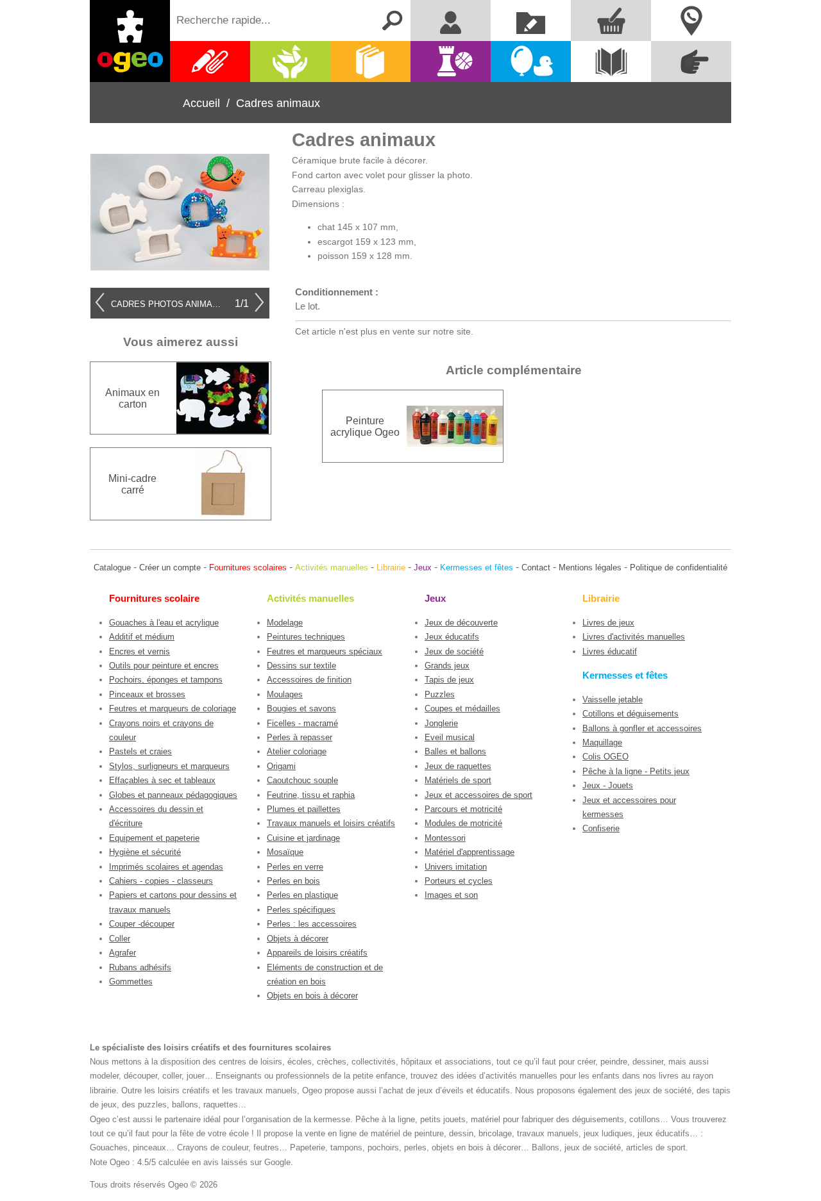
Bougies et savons (301, 708)
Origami (281, 766)
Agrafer (122, 952)
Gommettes (131, 981)
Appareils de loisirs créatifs (317, 952)
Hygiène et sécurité (145, 852)
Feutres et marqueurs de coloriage (172, 708)
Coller (119, 938)
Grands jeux (447, 665)
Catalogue (112, 567)
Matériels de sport (458, 780)
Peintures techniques (306, 637)
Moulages (285, 694)
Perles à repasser (299, 737)
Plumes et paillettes (304, 809)
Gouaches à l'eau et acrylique (164, 622)
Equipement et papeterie (154, 838)
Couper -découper (141, 924)
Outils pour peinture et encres (164, 665)
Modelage (285, 622)
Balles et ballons (455, 751)
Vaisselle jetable (612, 699)
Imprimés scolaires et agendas (166, 867)
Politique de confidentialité (678, 567)
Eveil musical (450, 737)
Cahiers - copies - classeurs (161, 881)
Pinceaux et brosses (147, 694)
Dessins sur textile (301, 665)
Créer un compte (170, 567)
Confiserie (601, 828)
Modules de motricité (463, 823)
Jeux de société (454, 651)
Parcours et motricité (463, 809)
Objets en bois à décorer (312, 995)
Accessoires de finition (309, 679)
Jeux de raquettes (458, 766)
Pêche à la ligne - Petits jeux (636, 771)
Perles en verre (295, 867)
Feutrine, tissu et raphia (311, 795)
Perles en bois (293, 881)
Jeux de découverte (461, 622)
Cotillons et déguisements (630, 713)
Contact (535, 567)
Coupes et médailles (462, 708)
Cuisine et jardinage (303, 838)
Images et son (451, 895)
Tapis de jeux (449, 679)
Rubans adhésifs (140, 967)
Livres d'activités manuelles (633, 637)
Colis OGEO (605, 756)
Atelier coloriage (296, 751)
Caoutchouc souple (302, 780)
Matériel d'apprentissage (469, 852)
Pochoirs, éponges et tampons (166, 679)
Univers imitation (456, 867)
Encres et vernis (139, 651)
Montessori (445, 838)
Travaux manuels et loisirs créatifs (331, 823)
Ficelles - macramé (302, 723)
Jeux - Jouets (607, 785)
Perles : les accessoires (312, 924)
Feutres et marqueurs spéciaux (324, 651)
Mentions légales (590, 567)
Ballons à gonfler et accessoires (642, 728)
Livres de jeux (608, 622)
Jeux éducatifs (452, 637)
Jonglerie (441, 723)
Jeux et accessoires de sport (478, 795)
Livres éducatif (609, 651)
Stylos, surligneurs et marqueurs (169, 766)
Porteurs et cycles (459, 881)
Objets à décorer (297, 938)
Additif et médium (141, 637)
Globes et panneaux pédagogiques (173, 795)
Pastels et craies (140, 751)
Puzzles (440, 694)
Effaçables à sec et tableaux (162, 780)
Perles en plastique (302, 895)
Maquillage (602, 742)
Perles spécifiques (301, 910)
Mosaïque (285, 852)
